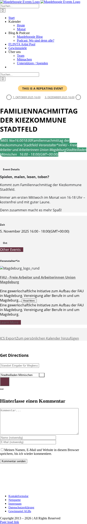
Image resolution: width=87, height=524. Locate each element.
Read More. (29, 300)
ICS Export (8, 338)
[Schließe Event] (1, 389)
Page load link (9, 522)
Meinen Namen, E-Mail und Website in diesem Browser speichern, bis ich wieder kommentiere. (39, 451)
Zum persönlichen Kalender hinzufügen (47, 338)
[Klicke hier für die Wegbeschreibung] (4, 381)
